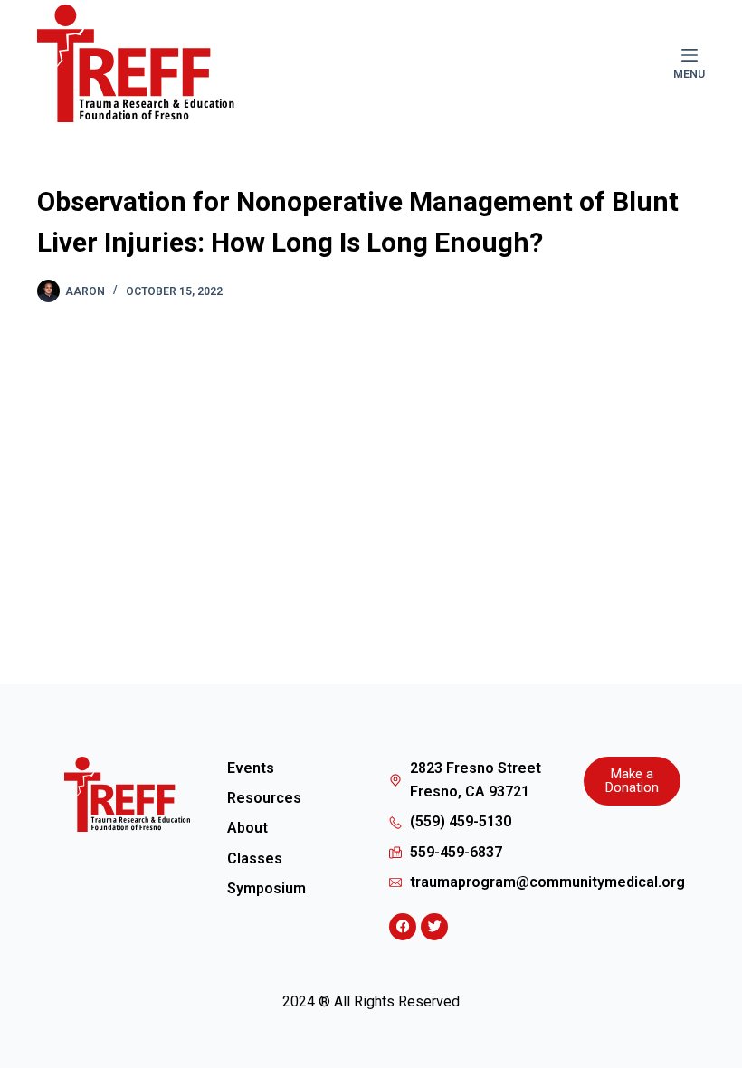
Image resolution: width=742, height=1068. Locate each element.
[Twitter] (434, 926)
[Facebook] (402, 926)
